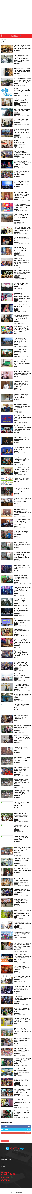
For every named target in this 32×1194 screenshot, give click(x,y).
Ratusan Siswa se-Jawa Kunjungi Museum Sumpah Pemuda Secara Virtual (22, 1019)
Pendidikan (17, 135)
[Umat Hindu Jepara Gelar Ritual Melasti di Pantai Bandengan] (7, 862)
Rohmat (16, 233)
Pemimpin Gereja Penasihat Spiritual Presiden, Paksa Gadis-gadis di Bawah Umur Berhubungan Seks (22, 945)
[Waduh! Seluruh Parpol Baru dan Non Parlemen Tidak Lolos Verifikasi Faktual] (7, 471)
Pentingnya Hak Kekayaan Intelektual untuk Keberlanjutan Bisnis (22, 600)
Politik (16, 145)
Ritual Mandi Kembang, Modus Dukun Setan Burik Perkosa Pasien (22, 890)
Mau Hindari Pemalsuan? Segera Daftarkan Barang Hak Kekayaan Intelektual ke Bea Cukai (22, 738)
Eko (15, 549)
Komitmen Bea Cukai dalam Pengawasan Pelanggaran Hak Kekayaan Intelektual (22, 70)
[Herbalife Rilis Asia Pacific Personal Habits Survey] (7, 481)
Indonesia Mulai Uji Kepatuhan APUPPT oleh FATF (21, 630)
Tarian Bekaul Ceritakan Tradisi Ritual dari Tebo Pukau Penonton (21, 610)
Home (2, 39)
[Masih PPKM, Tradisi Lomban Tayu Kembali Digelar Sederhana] (7, 729)
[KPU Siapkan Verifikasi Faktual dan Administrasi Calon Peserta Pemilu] (7, 687)
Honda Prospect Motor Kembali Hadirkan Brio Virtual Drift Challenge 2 (21, 1070)
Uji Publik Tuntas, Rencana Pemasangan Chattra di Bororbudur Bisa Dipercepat (22, 46)
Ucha (15, 928)
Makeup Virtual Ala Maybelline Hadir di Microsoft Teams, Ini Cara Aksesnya (21, 250)
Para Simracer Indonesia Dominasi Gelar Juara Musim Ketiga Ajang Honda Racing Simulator (22, 428)
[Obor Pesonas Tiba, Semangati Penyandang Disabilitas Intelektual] (7, 902)
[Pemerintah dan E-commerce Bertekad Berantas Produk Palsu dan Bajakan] (7, 1102)
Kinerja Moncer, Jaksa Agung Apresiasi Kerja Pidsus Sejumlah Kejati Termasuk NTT (21, 578)
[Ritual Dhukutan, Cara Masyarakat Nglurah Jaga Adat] (7, 828)
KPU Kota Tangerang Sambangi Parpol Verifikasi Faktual (22, 544)
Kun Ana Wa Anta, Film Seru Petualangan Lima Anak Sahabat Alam (22, 351)
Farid (15, 474)
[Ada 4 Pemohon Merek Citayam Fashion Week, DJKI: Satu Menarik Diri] (7, 622)
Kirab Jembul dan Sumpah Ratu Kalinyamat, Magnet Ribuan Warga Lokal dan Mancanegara (21, 665)
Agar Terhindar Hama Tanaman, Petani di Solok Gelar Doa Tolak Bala (21, 1050)
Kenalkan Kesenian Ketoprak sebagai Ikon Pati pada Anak (22, 967)
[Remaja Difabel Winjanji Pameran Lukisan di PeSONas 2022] (7, 719)
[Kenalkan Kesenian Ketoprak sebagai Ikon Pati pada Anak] (7, 969)
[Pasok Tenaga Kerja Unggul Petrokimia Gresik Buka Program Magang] (7, 1062)
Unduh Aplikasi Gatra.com (11, 1189)
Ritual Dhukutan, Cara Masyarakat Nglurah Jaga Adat (21, 826)
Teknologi (17, 927)
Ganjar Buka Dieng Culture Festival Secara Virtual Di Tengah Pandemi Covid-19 (22, 988)
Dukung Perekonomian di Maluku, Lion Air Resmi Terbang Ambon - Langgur (22, 675)
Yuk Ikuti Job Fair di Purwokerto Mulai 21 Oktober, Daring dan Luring (22, 1030)
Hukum (16, 83)
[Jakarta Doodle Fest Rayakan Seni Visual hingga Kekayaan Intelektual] (7, 207)
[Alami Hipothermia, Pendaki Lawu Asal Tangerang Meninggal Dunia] (7, 851)
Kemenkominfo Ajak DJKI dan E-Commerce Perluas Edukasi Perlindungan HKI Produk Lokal (21, 329)
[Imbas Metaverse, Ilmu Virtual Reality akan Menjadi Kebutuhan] (7, 925)
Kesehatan (17, 481)
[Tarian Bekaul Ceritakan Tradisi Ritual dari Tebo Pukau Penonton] (7, 612)
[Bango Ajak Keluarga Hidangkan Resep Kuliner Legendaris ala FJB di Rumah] (7, 461)
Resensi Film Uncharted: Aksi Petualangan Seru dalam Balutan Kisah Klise (21, 880)
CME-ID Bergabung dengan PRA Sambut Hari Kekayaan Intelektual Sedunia (22, 90)
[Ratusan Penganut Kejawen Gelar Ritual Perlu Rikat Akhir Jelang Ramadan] (7, 761)
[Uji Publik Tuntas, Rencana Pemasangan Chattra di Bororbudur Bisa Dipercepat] (7, 49)
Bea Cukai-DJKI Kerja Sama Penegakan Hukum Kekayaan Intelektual (22, 1090)
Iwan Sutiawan (17, 200)
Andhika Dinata (18, 95)
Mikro (16, 333)
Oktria (15, 1055)
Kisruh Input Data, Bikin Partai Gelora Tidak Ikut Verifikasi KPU (21, 532)
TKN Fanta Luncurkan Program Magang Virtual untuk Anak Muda (21, 142)
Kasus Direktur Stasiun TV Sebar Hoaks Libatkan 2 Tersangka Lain (22, 1040)
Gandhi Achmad (18, 635)
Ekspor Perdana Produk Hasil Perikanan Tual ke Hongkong (21, 1080)
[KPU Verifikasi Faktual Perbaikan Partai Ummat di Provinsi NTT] (7, 408)
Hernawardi (17, 177)
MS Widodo (16, 85)
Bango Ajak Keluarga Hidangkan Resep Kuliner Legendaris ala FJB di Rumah (22, 459)
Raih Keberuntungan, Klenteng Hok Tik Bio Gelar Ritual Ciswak (22, 837)
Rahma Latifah (17, 401)
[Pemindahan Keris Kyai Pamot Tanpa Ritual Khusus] (7, 872)
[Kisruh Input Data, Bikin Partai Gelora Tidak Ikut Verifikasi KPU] (7, 534)
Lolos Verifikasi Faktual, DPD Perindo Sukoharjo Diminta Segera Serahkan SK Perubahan (22, 522)
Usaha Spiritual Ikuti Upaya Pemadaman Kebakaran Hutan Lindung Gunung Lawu (22, 216)
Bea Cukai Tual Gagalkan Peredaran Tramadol (21, 120)
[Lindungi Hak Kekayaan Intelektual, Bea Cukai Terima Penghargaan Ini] (7, 102)
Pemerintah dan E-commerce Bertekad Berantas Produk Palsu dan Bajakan (22, 1101)
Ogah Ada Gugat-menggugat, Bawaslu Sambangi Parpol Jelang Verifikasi (21, 653)
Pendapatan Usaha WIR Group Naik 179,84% (21, 284)
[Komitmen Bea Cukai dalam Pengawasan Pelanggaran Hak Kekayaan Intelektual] (7, 72)
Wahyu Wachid (17, 625)
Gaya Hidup (17, 50)
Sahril (15, 808)
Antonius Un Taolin (18, 301)
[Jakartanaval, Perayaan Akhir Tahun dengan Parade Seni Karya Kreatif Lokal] (7, 164)
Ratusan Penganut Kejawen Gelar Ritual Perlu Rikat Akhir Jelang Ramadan (22, 759)
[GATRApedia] (8, 1177)
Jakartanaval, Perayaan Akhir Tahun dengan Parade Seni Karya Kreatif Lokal (22, 162)
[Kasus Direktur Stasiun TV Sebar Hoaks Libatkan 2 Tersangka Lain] (7, 1042)
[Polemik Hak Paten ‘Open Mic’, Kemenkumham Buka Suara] (7, 569)
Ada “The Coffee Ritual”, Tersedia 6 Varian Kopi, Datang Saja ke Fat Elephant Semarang (22, 641)
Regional (16, 242)
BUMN (16, 917)
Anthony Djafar (17, 65)
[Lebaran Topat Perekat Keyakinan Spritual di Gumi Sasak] (7, 308)
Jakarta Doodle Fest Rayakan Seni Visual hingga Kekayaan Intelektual (22, 205)
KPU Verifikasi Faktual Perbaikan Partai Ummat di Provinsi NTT (22, 406)
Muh (15, 51)
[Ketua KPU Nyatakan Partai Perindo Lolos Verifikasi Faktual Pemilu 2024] (7, 502)
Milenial (16, 451)
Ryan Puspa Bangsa (18, 137)
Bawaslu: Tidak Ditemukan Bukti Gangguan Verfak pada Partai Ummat (22, 396)
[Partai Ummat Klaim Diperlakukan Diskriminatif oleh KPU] (7, 441)
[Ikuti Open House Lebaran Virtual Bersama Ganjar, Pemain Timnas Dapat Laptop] (7, 318)
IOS (25, 1189)
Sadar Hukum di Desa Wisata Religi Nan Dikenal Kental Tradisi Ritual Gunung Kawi (21, 340)
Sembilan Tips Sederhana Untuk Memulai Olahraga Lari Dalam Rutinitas (21, 489)
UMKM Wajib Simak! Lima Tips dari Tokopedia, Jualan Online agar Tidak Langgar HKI (22, 362)
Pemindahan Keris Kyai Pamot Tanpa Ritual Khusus (22, 869)
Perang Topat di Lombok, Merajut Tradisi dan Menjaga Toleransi (21, 172)
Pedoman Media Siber (6, 1159)
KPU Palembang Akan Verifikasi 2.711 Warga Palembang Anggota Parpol (22, 511)
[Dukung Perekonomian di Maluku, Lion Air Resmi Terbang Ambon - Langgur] (7, 677)
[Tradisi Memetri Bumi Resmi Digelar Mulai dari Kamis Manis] (7, 697)
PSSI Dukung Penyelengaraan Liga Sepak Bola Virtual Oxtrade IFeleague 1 (22, 999)
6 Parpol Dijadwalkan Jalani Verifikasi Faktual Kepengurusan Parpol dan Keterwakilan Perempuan (22, 555)
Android (21, 1189)
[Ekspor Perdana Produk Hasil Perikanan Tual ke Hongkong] (7, 1082)
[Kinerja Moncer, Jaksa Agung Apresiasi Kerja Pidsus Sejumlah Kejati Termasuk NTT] (7, 579)
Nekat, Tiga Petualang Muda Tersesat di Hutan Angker (21, 238)
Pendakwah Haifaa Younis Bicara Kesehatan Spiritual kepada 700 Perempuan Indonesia (22, 273)
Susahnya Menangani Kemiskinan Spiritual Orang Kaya (22, 748)
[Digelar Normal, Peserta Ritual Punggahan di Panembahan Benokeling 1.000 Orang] (7, 782)
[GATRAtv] (8, 1180)
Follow (28, 1129)
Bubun (15, 516)
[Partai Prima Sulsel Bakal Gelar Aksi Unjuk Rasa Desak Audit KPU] (7, 419)
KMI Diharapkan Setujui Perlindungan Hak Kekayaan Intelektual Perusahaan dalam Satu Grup (22, 195)
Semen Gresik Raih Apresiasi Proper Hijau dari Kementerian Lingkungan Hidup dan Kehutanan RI (22, 913)
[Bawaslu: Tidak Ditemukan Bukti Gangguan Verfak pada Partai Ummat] (7, 398)
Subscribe (27, 1132)
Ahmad (15, 670)
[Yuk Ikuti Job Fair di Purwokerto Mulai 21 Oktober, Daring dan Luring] (7, 1032)
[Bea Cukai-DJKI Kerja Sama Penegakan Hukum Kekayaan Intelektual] (7, 1092)
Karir (2, 1161)
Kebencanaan (17, 220)
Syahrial (16, 615)
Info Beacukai (17, 63)
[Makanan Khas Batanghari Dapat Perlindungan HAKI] (7, 935)
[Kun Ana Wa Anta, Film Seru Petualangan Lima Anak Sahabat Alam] (7, 353)
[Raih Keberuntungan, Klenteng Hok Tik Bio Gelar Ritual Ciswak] (7, 840)
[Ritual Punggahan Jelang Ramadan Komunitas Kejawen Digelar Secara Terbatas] (7, 794)
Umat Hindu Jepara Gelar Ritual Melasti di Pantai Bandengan (21, 860)
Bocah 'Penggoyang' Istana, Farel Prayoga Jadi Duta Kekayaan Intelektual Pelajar (22, 589)
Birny (15, 167)
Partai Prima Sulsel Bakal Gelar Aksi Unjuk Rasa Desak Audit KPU (22, 417)
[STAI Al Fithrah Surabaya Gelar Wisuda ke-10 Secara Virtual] (7, 1011)
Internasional (17, 949)
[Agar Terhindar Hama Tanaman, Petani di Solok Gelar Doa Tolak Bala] (7, 1052)
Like (29, 1126)
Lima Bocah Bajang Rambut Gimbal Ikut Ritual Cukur (22, 977)
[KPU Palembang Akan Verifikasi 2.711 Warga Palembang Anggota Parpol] (7, 513)
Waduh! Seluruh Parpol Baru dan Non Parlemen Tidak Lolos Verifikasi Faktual (22, 469)
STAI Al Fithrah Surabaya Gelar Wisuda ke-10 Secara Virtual (22, 1009)
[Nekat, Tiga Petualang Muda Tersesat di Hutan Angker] (7, 240)
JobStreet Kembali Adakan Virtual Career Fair (22, 448)
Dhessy (15, 527)
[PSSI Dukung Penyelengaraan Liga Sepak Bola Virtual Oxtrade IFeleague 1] (7, 1000)
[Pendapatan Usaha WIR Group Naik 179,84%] (7, 287)
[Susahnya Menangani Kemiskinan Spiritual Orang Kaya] (7, 751)
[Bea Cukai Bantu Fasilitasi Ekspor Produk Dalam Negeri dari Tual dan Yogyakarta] (7, 771)
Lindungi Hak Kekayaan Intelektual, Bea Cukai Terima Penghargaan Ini (21, 100)
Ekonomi (16, 93)
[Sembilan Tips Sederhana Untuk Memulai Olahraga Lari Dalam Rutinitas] (7, 491)
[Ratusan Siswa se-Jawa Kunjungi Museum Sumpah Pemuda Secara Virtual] (7, 1022)
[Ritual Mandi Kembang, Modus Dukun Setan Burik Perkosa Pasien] (7, 892)
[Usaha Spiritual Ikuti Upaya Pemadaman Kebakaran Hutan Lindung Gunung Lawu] (7, 218)
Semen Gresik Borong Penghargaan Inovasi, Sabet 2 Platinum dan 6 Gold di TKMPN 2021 (22, 957)
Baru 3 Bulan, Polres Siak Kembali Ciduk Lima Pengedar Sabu (21, 803)
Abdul (15, 1014)
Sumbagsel (17, 514)
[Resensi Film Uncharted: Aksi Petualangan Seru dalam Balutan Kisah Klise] (7, 882)
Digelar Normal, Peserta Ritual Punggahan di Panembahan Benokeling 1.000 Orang (21, 781)
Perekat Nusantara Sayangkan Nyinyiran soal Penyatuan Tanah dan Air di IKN (22, 816)
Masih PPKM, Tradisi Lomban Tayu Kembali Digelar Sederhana (22, 727)
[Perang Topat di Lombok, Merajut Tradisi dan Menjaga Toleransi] (7, 174)
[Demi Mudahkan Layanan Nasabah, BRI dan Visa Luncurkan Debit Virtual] (7, 185)
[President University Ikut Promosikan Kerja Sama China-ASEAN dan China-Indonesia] (7, 133)
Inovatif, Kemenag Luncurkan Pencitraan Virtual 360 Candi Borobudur (22, 152)
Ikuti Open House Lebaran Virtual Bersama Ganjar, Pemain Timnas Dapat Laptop (22, 317)
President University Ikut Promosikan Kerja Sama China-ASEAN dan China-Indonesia (21, 131)
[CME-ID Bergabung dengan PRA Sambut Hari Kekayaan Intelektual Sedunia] (7, 92)
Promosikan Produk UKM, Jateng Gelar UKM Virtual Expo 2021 (21, 1112)
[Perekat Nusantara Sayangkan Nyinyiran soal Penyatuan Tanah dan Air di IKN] (7, 817)
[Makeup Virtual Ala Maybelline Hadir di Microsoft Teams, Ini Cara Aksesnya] (7, 251)
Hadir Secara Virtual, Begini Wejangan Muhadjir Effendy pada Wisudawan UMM (22, 228)
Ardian (16, 937)
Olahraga (16, 432)
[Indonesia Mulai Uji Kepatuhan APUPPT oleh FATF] (7, 632)
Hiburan (16, 166)
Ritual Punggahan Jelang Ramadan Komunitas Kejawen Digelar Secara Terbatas (21, 793)
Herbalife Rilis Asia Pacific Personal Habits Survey (21, 478)
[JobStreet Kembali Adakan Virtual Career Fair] (7, 451)
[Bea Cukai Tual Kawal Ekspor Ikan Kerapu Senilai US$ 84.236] (7, 112)
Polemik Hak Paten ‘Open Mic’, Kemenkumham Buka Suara (22, 567)
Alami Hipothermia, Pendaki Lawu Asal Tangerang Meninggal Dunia (22, 849)
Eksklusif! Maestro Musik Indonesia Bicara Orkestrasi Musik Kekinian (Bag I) (22, 373)
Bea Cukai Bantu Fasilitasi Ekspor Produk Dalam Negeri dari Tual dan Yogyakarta (21, 770)
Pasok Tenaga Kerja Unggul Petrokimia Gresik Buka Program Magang (22, 1060)
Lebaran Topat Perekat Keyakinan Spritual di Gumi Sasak (22, 306)
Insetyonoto (17, 323)
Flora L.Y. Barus (17, 885)
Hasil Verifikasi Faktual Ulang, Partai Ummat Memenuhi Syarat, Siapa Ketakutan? (21, 384)
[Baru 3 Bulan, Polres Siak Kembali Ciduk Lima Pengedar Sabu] (7, 806)
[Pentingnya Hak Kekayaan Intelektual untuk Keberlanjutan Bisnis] (7, 602)
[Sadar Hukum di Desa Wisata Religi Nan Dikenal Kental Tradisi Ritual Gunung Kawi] (7, 342)
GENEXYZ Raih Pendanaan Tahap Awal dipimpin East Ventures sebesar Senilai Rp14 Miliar (22, 261)
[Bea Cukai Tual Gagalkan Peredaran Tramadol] (7, 122)
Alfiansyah (16, 1045)
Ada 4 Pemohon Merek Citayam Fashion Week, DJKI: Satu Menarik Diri (22, 620)
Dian (15, 147)
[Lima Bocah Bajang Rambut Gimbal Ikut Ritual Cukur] (7, 980)
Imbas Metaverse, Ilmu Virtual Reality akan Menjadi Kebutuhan (22, 923)
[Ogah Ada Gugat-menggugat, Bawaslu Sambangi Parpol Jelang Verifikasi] (7, 654)
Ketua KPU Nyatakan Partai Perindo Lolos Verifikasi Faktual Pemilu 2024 (22, 499)
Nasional (16, 299)
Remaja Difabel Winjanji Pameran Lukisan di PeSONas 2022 (21, 717)
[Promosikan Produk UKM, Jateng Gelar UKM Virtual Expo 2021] (7, 1114)
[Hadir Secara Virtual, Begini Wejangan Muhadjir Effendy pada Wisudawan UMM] (7, 230)
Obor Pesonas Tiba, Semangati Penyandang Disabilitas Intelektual (21, 900)
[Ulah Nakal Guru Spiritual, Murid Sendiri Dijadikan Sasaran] (7, 708)
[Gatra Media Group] (8, 1173)
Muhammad (17, 572)
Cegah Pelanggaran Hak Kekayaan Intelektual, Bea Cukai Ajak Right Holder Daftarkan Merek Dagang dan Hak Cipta (22, 59)
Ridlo (15, 700)
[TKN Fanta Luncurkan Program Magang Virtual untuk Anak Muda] (7, 144)
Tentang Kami (4, 1157)
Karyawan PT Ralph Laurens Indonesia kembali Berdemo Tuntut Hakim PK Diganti (22, 80)
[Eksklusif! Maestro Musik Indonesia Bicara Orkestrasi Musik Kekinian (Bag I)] (7, 375)
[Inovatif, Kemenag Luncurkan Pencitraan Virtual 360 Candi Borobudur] (7, 154)
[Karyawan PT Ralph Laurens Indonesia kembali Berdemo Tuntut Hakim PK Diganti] (7, 82)
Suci (15, 595)
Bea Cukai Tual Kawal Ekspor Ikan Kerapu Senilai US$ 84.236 (22, 110)
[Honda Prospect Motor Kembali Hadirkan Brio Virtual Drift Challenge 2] (7, 1072)
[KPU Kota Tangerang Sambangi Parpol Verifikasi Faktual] (7, 546)
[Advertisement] (16, 17)
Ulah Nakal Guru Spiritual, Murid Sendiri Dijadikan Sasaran (21, 706)
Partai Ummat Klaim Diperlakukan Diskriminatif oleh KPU (22, 439)
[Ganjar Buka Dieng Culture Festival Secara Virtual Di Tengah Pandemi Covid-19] (7, 990)
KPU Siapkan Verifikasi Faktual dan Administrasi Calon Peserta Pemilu (21, 685)
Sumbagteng (17, 935)
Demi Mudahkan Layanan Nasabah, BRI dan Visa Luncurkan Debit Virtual (21, 182)
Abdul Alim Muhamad (19, 222)
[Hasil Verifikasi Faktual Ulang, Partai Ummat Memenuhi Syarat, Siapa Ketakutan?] (7, 385)
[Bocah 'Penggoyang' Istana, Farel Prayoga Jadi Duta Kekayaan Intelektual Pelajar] (7, 590)
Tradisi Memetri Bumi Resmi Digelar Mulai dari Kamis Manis (22, 695)
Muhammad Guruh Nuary (20, 187)
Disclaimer (3, 1166)
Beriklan (2, 1164)
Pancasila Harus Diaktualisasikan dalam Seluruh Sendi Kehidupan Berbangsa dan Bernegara (22, 296)
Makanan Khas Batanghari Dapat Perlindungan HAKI (22, 933)
